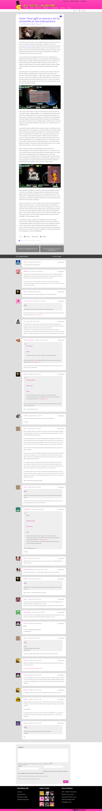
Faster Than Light (27, 240)
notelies (26, 699)
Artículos (26, 8)
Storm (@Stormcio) (28, 569)
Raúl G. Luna (73, 797)
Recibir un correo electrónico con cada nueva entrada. (28, 779)
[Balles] (52, 806)
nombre (20, 766)
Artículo (21, 240)
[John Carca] (52, 800)
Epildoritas (62, 8)
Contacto (65, 1)
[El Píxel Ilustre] (39, 5)
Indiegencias (46, 8)
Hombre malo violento (36, 240)
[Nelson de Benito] (47, 795)
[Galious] (52, 795)
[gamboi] (47, 800)
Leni (25, 321)
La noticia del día (54, 8)
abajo (59, 256)
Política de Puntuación (23, 799)
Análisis (32, 8)
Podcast (69, 8)
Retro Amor (38, 8)
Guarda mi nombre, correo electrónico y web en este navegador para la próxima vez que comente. (43, 772)
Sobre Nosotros (21, 794)
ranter (25, 428)
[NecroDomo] (47, 806)
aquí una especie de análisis (28, 46)
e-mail (50, 763)
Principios (83, 1)
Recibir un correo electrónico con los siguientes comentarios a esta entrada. (33, 776)
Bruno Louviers (27, 24)
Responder (61, 262)
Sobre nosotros (74, 1)
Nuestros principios (22, 797)
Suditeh (25, 415)
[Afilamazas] (41, 806)
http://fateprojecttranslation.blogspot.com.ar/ (33, 668)
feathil (25, 579)
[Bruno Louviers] (41, 800)
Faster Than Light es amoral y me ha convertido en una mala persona (39, 20)
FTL (31, 240)
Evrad (25, 558)
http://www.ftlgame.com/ (38, 314)
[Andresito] (41, 795)
